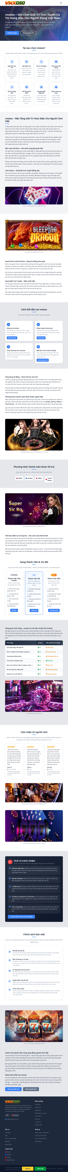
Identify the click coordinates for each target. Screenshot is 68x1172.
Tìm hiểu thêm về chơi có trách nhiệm (21, 916)
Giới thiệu (8, 1132)
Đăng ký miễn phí (13, 1089)
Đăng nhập (41, 338)
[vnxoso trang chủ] (15, 3)
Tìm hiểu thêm (54, 610)
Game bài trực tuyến (40, 1113)
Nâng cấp (34, 610)
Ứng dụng (38, 1110)
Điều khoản (60, 1168)
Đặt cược (37, 1119)
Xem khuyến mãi (28, 33)
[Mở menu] (61, 3)
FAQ (6, 1135)
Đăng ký (7, 1141)
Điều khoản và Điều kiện (42, 1132)
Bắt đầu (14, 610)
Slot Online (38, 1116)
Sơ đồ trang (38, 1141)
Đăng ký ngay (12, 33)
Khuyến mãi (38, 1125)
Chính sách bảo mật (40, 1135)
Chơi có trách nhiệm (11, 1138)
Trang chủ (38, 1104)
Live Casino (38, 1122)
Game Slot (38, 1107)
